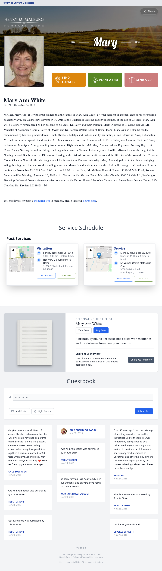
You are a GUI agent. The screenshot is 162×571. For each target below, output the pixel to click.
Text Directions (46, 275)
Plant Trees (66, 275)
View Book (83, 330)
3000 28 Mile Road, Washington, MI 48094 (132, 271)
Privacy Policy (72, 557)
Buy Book (101, 330)
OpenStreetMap (84, 562)
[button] (22, 255)
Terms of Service (89, 557)
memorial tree (42, 200)
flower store (89, 200)
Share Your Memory (141, 359)
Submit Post (144, 411)
